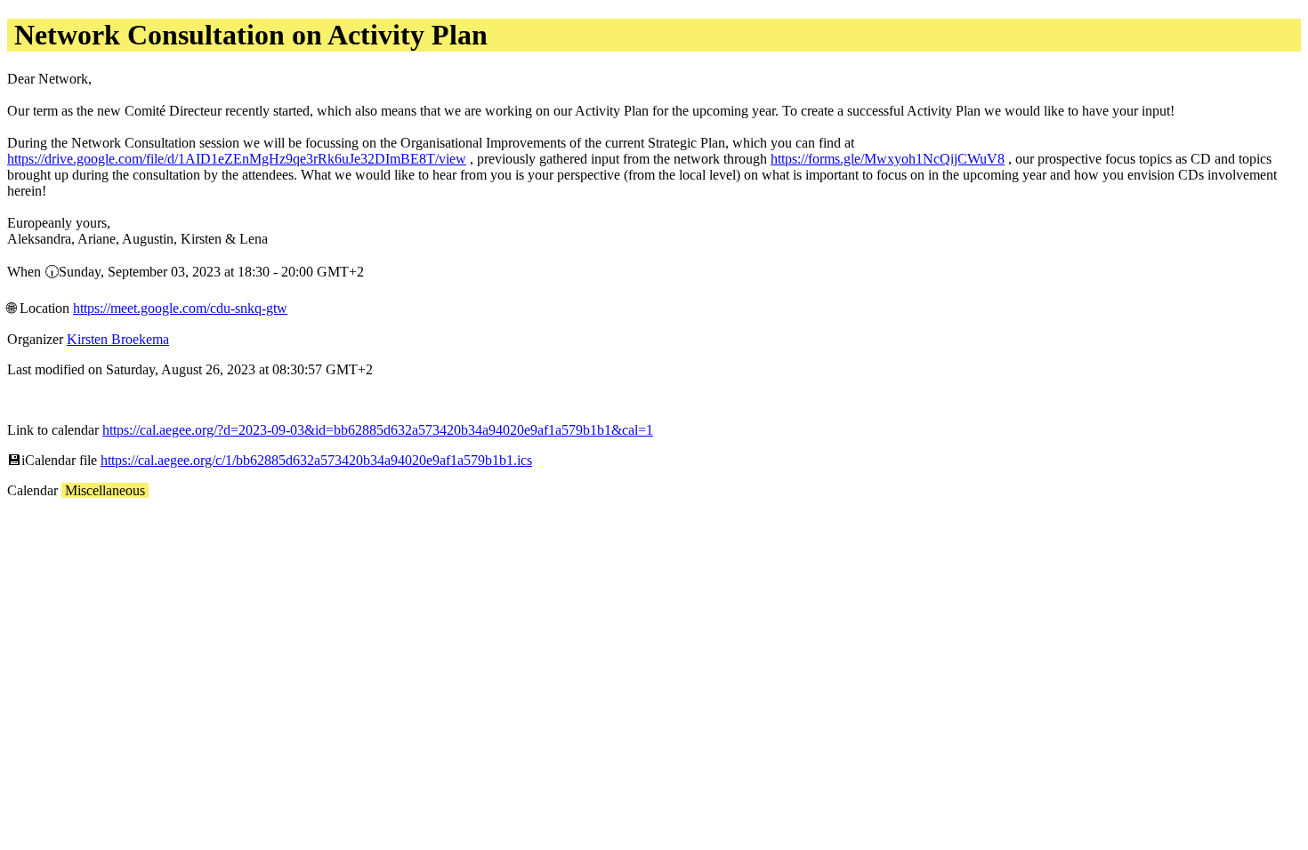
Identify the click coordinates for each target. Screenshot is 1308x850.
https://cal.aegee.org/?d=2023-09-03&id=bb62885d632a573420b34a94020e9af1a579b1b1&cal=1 (377, 429)
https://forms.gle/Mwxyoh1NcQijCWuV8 (888, 158)
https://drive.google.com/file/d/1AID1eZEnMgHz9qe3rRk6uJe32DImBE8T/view (236, 158)
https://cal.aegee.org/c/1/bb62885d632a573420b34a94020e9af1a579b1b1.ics (316, 460)
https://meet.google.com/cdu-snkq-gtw (180, 308)
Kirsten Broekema (118, 339)
